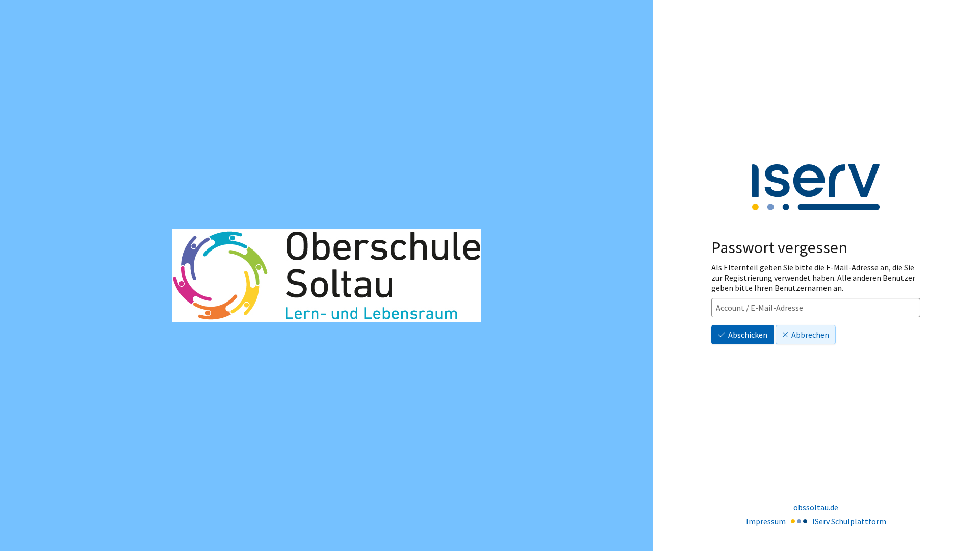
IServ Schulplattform (849, 521)
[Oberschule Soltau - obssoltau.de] (326, 275)
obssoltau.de (815, 507)
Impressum (766, 521)
